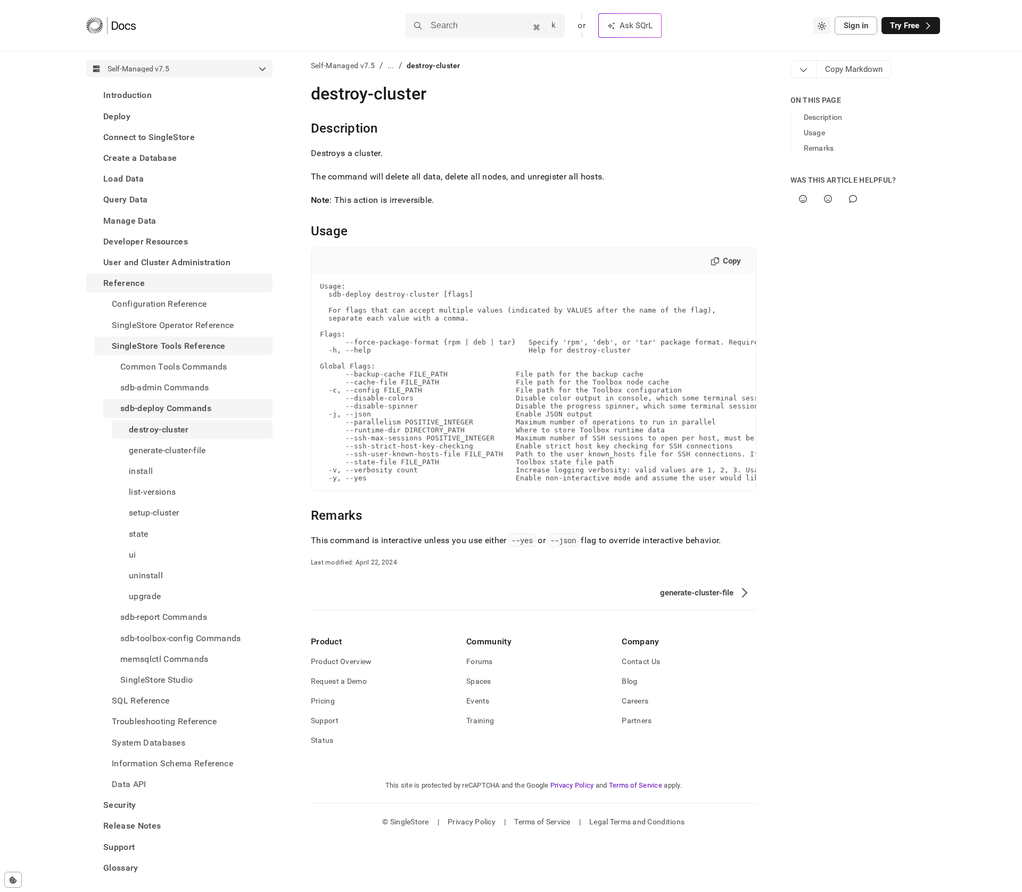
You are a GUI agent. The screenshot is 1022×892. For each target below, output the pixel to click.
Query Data (125, 199)
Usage (814, 132)
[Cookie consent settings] (13, 880)
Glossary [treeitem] (120, 868)
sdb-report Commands (163, 617)
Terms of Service (635, 785)
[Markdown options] (804, 69)
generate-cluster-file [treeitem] (167, 450)
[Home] (111, 25)
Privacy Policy (572, 785)
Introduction (127, 95)
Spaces (478, 681)
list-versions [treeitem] (152, 492)
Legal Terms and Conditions (637, 821)
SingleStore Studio (156, 680)
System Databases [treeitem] (148, 742)
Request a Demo (339, 681)
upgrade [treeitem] (145, 596)
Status (322, 740)
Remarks (819, 148)
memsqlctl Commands (164, 658)
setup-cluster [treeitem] (154, 513)
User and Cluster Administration (166, 262)
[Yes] (802, 199)
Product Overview (341, 661)
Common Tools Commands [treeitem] (173, 367)
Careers (635, 701)
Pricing (323, 701)
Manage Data (129, 220)
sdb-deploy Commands (165, 408)
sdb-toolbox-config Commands (180, 638)
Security (119, 805)
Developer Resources (145, 241)
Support (119, 846)
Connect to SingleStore (149, 137)
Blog (629, 681)
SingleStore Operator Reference (173, 325)
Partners (637, 720)
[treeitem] (179, 95)
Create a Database (140, 158)
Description (823, 117)
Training (480, 720)
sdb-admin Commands (164, 387)
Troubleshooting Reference (164, 721)
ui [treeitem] (132, 554)
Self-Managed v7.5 (343, 65)
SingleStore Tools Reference (169, 345)
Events (478, 701)
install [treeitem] (141, 471)
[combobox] (821, 25)
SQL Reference (140, 700)
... (391, 65)
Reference (124, 283)
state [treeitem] (139, 533)
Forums (479, 661)
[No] (827, 199)
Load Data (123, 179)
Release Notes (132, 826)
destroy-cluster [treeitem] (159, 429)
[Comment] (853, 199)
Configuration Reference (159, 304)
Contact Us (641, 661)
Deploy (116, 116)
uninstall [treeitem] (146, 575)
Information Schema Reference (172, 763)
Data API (129, 784)
